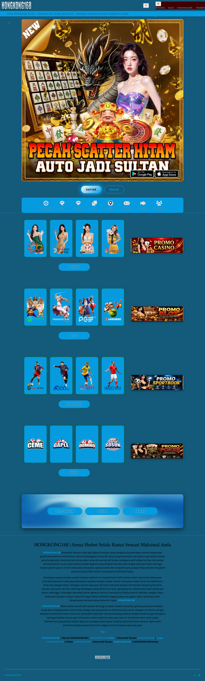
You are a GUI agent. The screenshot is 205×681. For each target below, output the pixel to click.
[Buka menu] (146, 5)
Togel (102, 511)
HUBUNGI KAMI (184, 7)
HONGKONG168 (52, 552)
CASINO (74, 266)
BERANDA (160, 7)
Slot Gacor (65, 511)
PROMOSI (200, 7)
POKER (74, 472)
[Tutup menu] (158, 4)
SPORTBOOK (74, 404)
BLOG (171, 7)
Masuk (114, 189)
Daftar (91, 189)
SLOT (74, 335)
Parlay (140, 511)
